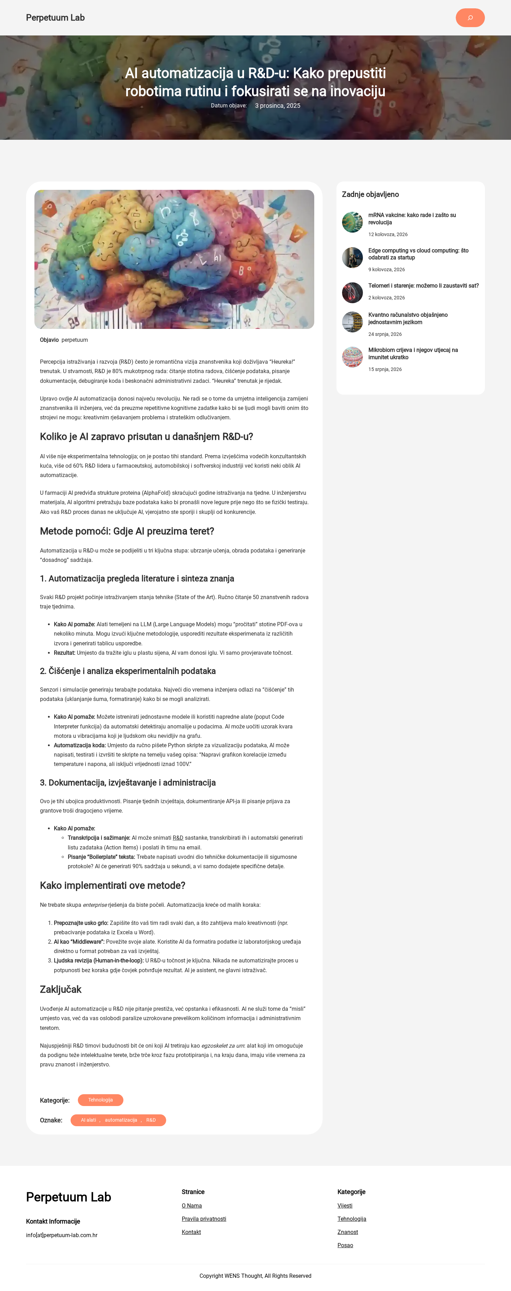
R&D (178, 837)
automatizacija (121, 1120)
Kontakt (191, 1232)
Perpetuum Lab (55, 18)
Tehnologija (100, 1100)
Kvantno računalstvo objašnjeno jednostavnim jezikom (408, 318)
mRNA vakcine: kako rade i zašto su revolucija (412, 219)
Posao (345, 1245)
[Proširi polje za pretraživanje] (470, 17)
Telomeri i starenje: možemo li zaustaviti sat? (423, 285)
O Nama (192, 1205)
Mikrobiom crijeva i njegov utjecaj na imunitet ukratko (413, 354)
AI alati (88, 1120)
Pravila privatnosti (204, 1219)
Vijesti (345, 1205)
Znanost (348, 1232)
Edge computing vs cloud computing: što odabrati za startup (418, 254)
